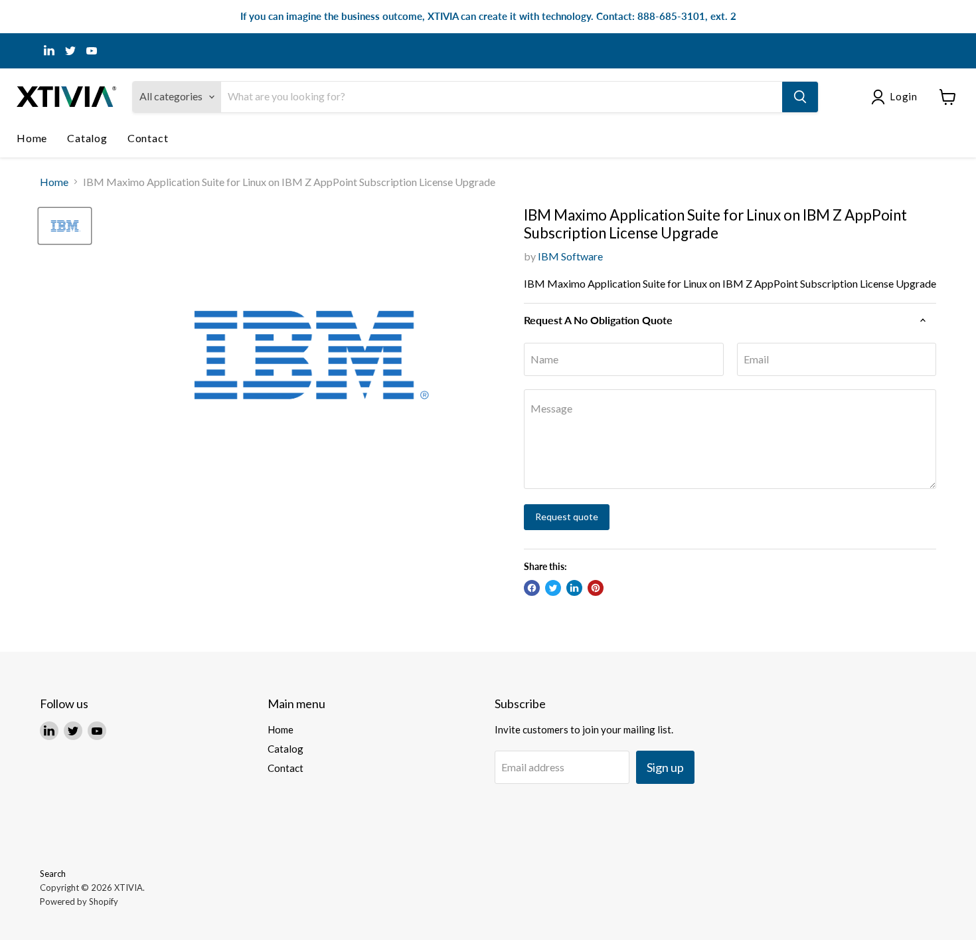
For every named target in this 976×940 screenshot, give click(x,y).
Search (53, 873)
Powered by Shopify (79, 901)
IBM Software (570, 256)
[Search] (800, 97)
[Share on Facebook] (532, 588)
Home (32, 138)
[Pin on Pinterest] (596, 588)
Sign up (665, 767)
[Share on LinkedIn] (574, 588)
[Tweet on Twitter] (553, 588)
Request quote (566, 516)
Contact (148, 138)
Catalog (87, 138)
